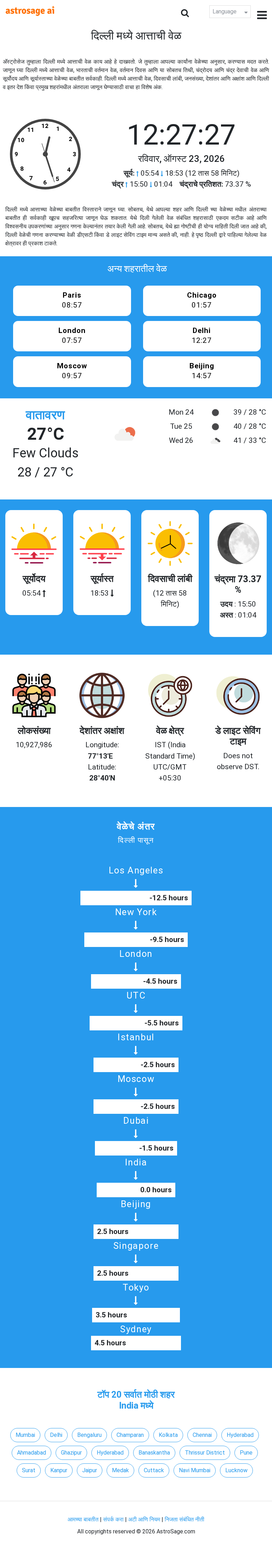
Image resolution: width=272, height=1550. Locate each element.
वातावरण (45, 415)
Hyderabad (240, 1435)
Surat (28, 1470)
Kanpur (58, 1470)
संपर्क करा (114, 1519)
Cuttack (154, 1470)
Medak (120, 1470)
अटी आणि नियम (144, 1519)
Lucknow (236, 1470)
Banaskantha (154, 1452)
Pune (246, 1452)
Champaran (130, 1435)
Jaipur (89, 1470)
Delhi (56, 1435)
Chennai (202, 1435)
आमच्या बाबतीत (84, 1519)
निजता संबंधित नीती (184, 1519)
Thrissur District (205, 1452)
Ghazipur (71, 1452)
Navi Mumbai (194, 1470)
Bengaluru (89, 1435)
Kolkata (168, 1435)
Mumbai (25, 1435)
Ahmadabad (31, 1452)
